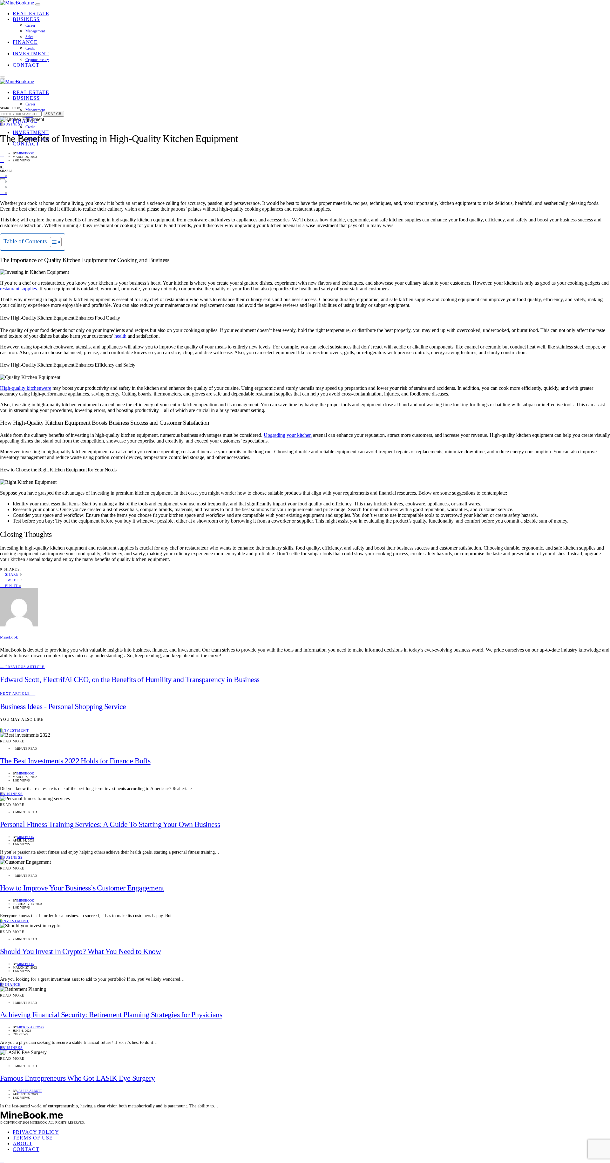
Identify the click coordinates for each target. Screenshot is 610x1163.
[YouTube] (2, 160)
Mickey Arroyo (30, 1027)
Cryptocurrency (37, 59)
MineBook (25, 153)
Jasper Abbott (29, 1090)
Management (35, 31)
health (120, 336)
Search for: (10, 108)
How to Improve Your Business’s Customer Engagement (82, 888)
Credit (30, 48)
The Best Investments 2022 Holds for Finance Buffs (75, 761)
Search (53, 114)
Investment (31, 53)
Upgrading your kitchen (288, 435)
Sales (29, 37)
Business (26, 19)
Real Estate (31, 13)
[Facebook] (2, 154)
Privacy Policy (36, 1132)
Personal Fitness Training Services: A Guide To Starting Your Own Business (110, 824)
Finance (25, 42)
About (22, 1143)
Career (30, 25)
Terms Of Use (33, 1137)
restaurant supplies (18, 288)
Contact (26, 65)
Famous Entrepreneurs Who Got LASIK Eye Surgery (77, 1078)
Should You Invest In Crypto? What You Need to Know (80, 951)
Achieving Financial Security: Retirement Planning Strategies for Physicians (111, 1015)
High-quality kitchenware (25, 388)
